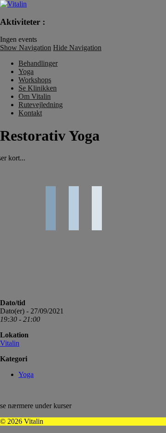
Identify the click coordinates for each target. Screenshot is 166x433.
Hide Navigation (77, 47)
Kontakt (30, 113)
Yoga (26, 71)
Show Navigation (25, 47)
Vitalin (9, 343)
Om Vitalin (34, 96)
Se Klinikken (37, 88)
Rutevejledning (40, 104)
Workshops (34, 80)
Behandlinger (38, 63)
